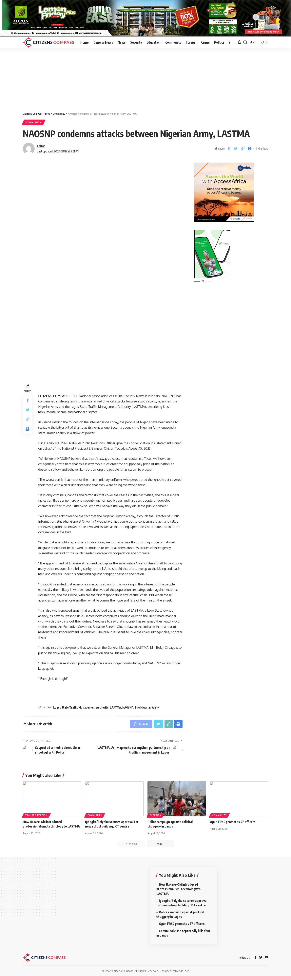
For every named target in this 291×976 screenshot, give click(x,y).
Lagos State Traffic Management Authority (80, 707)
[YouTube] (266, 957)
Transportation (36, 815)
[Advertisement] (145, 78)
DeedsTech (182, 970)
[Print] (249, 148)
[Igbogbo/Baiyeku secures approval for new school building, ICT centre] (114, 798)
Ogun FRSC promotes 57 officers (233, 822)
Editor (41, 146)
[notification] (239, 42)
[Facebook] (256, 957)
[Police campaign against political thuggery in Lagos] (176, 798)
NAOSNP (127, 707)
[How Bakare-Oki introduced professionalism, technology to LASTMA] (52, 798)
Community (33, 122)
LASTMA (115, 707)
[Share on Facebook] (228, 148)
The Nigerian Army (147, 707)
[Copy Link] (242, 148)
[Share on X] (235, 148)
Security (155, 815)
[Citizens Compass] (48, 42)
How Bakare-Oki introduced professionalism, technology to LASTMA (178, 889)
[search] (245, 42)
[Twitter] (260, 957)
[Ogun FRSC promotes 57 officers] (239, 798)
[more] (229, 42)
